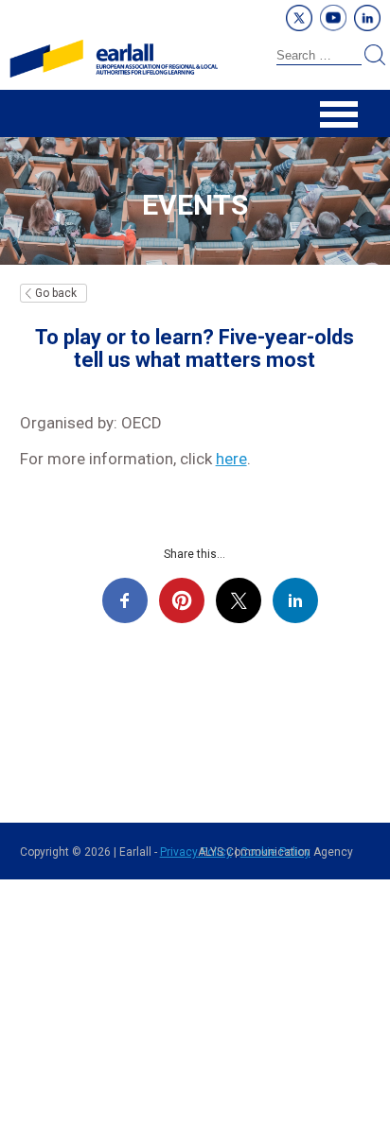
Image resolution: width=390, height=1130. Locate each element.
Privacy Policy (196, 852)
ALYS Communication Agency (275, 852)
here (231, 458)
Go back (56, 293)
